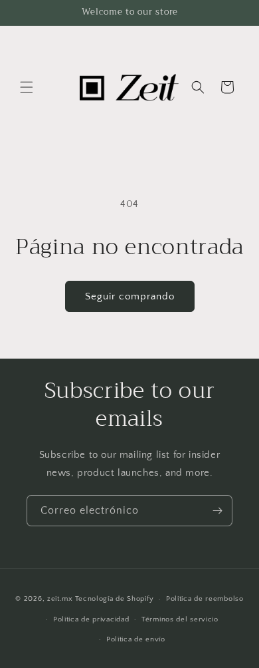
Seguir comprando (130, 296)
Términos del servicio (179, 619)
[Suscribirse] (217, 510)
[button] (26, 87)
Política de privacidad (91, 619)
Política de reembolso (205, 599)
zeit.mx (60, 599)
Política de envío (135, 639)
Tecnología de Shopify (114, 599)
